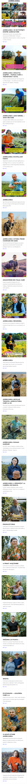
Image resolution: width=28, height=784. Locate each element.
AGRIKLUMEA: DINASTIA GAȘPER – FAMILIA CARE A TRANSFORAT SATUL (12, 75)
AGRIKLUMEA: (8, 200)
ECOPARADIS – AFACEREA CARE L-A (12, 694)
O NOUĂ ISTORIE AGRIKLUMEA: (9, 735)
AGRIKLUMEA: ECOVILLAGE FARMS (13, 158)
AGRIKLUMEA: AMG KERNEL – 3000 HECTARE (14, 117)
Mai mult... (5, 41)
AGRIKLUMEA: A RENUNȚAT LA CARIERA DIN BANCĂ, (14, 484)
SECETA (5, 679)
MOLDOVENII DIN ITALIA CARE (14, 280)
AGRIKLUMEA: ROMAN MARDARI (11, 443)
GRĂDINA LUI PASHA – (11, 640)
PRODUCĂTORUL (9, 524)
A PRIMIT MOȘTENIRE (10, 563)
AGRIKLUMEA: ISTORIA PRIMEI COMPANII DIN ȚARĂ (14, 240)
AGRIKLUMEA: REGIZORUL (12, 321)
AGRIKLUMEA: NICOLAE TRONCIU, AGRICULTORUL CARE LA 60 (12, 401)
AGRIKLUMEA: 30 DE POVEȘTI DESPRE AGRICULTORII (14, 31)
